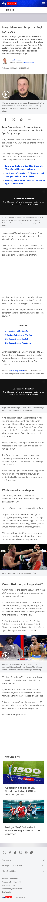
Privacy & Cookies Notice (12, 882)
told (17, 370)
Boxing (10, 10)
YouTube (26, 852)
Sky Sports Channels (12, 865)
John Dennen (15, 60)
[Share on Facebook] (5, 119)
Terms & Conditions (10, 878)
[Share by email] (29, 119)
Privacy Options (8, 885)
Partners (6, 860)
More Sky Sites (9, 871)
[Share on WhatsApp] (21, 119)
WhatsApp (31, 852)
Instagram (20, 852)
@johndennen (29, 62)
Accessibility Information (12, 888)
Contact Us (6, 892)
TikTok (15, 852)
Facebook (9, 852)
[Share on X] (13, 119)
